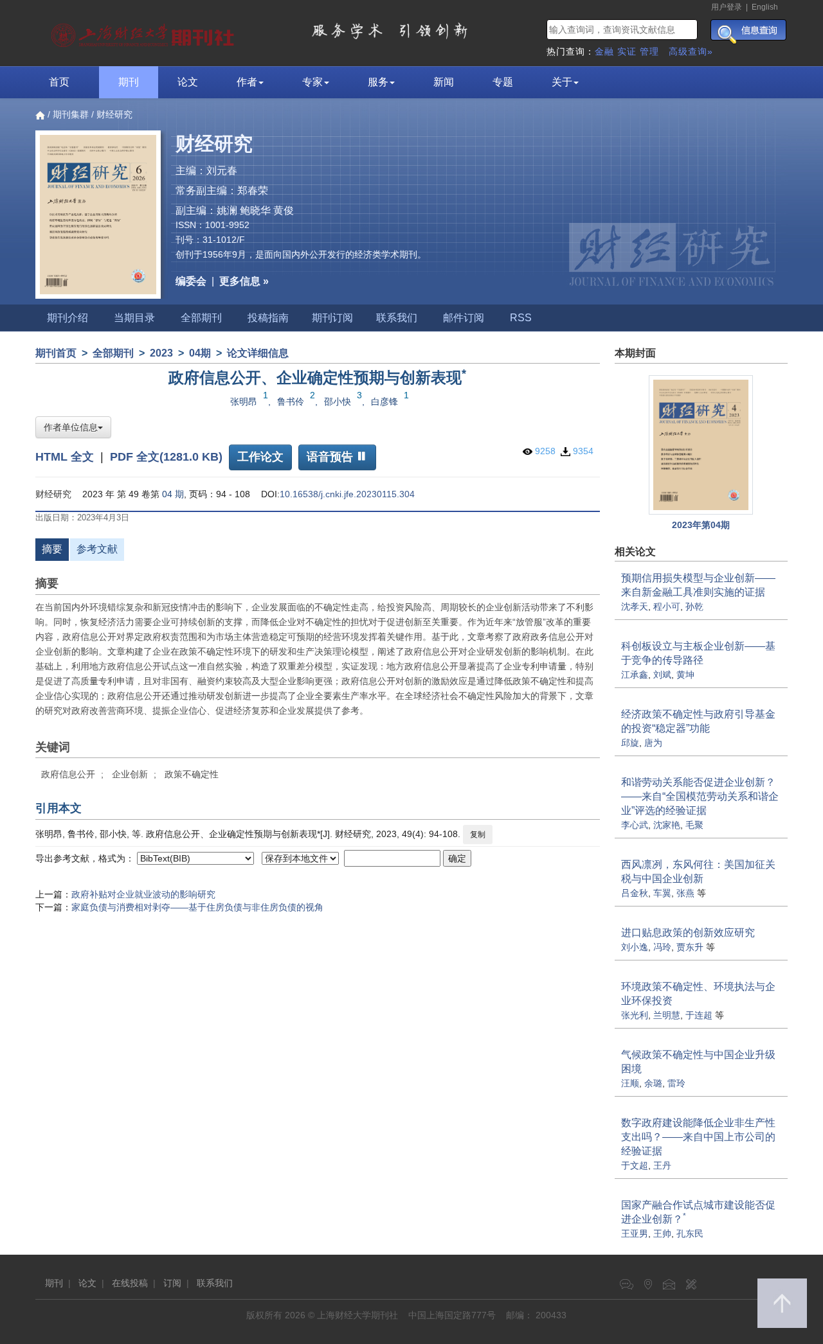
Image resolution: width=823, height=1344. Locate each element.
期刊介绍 (67, 317)
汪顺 (630, 1083)
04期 (200, 353)
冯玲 (662, 947)
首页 (59, 81)
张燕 (685, 893)
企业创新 (130, 774)
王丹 (662, 1165)
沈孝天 (634, 606)
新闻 (443, 81)
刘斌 (662, 674)
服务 (378, 81)
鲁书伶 (290, 401)
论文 (187, 81)
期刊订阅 (332, 317)
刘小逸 (634, 947)
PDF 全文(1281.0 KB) (166, 456)
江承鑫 (634, 674)
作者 (247, 81)
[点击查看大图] (701, 445)
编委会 (191, 281)
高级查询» (691, 51)
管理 (649, 51)
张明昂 (243, 401)
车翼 (662, 893)
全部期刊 (201, 317)
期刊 (128, 81)
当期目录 (134, 317)
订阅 (172, 1283)
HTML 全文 (64, 456)
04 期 (173, 494)
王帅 (662, 1233)
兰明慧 (666, 1015)
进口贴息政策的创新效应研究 (688, 932)
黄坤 (685, 674)
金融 (604, 51)
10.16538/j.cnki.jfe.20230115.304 (347, 494)
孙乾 (694, 606)
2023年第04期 (701, 525)
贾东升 (689, 947)
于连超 (698, 1015)
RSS (521, 317)
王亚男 (634, 1233)
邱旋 (630, 743)
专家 (312, 81)
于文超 (634, 1165)
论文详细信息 (258, 353)
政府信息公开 (68, 774)
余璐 (653, 1083)
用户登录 (726, 7)
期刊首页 (56, 353)
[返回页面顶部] (782, 1303)
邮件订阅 (463, 317)
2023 (161, 353)
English (765, 7)
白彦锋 (384, 401)
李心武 (634, 825)
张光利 (634, 1015)
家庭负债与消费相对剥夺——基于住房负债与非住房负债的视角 (197, 907)
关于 (562, 81)
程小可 (666, 606)
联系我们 (396, 317)
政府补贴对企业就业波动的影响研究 (143, 894)
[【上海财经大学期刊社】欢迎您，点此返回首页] (144, 32)
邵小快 (337, 401)
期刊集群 (71, 114)
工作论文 (260, 456)
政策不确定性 (192, 774)
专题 (503, 81)
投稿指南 (268, 317)
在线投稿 (130, 1283)
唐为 (653, 743)
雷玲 (676, 1083)
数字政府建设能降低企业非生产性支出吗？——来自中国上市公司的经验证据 (698, 1136)
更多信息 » (244, 281)
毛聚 (694, 825)
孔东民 (689, 1233)
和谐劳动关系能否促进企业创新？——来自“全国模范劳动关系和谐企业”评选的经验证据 (700, 796)
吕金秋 (634, 893)
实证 (627, 51)
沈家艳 (666, 825)
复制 (477, 834)
